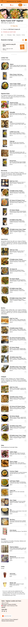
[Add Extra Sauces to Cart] (25, 534)
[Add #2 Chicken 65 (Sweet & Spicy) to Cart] (25, 343)
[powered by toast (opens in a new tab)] (7, 616)
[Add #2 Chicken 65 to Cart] (25, 274)
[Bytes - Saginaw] (11, 5)
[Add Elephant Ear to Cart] (25, 561)
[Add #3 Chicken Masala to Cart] (25, 215)
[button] (2, 1)
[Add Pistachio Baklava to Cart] (25, 552)
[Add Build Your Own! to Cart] (25, 186)
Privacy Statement (14, 619)
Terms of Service (5, 619)
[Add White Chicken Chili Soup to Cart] (25, 79)
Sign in (25, 5)
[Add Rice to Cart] (25, 515)
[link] (9, 35)
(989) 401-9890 (5, 603)
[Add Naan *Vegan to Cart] (25, 505)
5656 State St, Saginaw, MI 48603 (9, 604)
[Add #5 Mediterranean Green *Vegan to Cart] (25, 234)
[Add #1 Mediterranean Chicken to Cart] (25, 195)
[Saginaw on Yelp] (4, 611)
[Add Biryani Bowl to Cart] (25, 165)
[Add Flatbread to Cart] (25, 146)
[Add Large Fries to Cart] (25, 495)
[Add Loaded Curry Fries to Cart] (25, 136)
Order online (4, 609)
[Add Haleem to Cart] (25, 69)
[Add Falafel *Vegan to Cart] (25, 457)
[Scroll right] (26, 40)
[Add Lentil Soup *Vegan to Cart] (25, 486)
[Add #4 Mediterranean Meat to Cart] (25, 224)
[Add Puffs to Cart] (25, 127)
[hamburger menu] (1, 5)
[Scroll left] (23, 40)
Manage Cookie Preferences (8, 620)
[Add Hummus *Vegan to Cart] (25, 476)
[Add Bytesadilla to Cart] (25, 117)
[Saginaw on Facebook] (2, 611)
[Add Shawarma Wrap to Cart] (25, 107)
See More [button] (19, 1)
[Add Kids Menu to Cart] (25, 524)
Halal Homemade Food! (11, 1)
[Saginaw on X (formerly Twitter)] (6, 611)
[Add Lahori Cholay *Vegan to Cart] (25, 88)
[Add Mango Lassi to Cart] (25, 588)
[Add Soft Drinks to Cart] (25, 578)
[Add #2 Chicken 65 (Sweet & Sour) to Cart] (25, 205)
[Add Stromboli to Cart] (25, 156)
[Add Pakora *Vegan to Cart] (25, 466)
